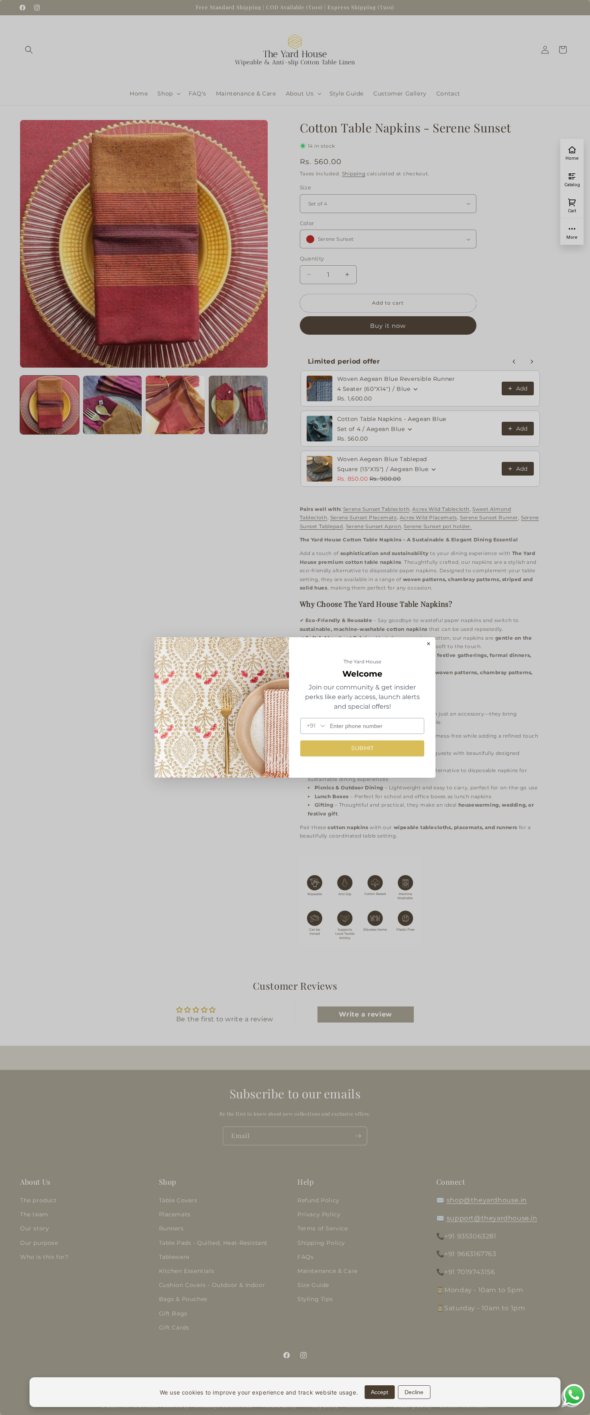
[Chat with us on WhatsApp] (574, 1405)
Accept (379, 1392)
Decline (414, 1392)
